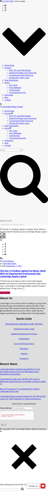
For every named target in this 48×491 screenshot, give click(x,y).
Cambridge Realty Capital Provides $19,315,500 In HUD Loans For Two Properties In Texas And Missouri (23, 397)
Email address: (6, 408)
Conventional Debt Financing (21, 75)
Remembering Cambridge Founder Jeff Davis (24, 324)
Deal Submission (11, 80)
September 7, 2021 (14, 266)
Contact (7, 100)
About (7, 82)
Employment (24, 339)
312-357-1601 (8, 1)
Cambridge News (9, 263)
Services (7, 68)
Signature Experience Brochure (24, 334)
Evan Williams (8, 261)
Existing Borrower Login (19, 77)
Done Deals (9, 65)
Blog (6, 97)
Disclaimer (24, 348)
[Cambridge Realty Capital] (11, 106)
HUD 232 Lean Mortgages (20, 70)
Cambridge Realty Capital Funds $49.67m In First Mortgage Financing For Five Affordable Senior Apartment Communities (20, 371)
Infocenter (8, 95)
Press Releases (15, 87)
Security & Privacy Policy (24, 343)
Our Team (13, 85)
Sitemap (24, 353)
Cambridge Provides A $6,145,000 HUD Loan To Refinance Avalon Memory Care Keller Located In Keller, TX (23, 381)
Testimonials (14, 90)
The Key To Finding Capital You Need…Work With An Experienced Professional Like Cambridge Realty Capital (23, 273)
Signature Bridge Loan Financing (22, 73)
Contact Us (24, 358)
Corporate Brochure (17, 92)
